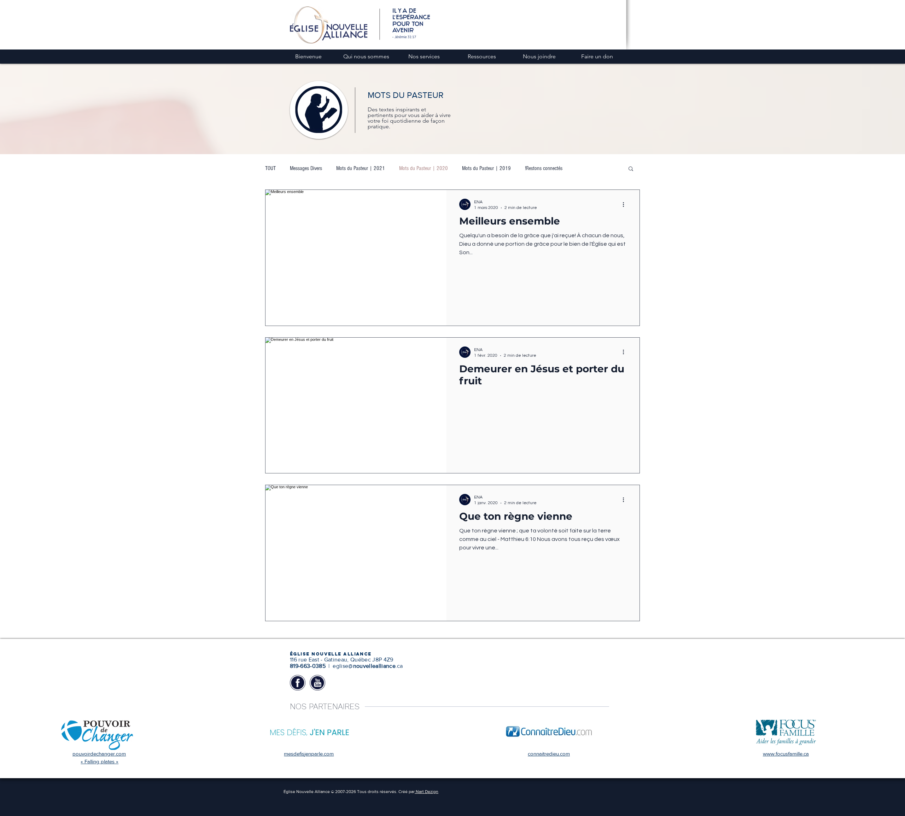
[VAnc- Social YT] (317, 682)
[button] (630, 169)
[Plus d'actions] (625, 204)
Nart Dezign (426, 791)
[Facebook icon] (297, 682)
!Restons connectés (543, 168)
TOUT (270, 168)
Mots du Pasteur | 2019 (486, 168)
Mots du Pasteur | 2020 (423, 168)
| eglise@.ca (365, 666)
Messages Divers (306, 168)
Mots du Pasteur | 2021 (360, 168)
